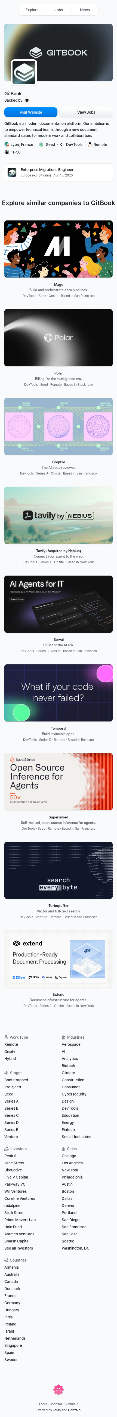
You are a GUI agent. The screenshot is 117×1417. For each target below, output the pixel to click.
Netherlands (15, 1338)
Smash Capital (16, 1241)
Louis (57, 1410)
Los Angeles (72, 1163)
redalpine (12, 1205)
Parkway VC (15, 1184)
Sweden (11, 1359)
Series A (11, 1101)
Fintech (68, 1129)
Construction (73, 1080)
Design (68, 1101)
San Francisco (74, 1227)
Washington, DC (76, 1248)
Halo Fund (13, 1227)
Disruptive (13, 1170)
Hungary (11, 1310)
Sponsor (56, 1404)
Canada (11, 1281)
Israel (9, 1331)
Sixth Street (14, 1212)
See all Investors (18, 1248)
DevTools (70, 1108)
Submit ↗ (71, 1404)
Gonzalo (74, 1410)
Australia (12, 1274)
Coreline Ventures (19, 1198)
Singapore (13, 1345)
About (42, 1404)
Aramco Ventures (19, 1234)
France (10, 1296)
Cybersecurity (74, 1094)
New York (70, 1170)
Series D (11, 1122)
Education (70, 1115)
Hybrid (10, 1058)
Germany (12, 1303)
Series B (11, 1108)
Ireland (10, 1324)
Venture (11, 1137)
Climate (68, 1073)
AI (63, 1051)
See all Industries (76, 1137)
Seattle (68, 1241)
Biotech (68, 1066)
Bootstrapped (16, 1080)
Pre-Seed (12, 1087)
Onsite (10, 1051)
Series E (11, 1129)
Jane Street (14, 1163)
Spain (9, 1352)
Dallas (67, 1198)
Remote (11, 1044)
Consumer (71, 1087)
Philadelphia (72, 1177)
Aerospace (71, 1044)
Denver (68, 1205)
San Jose (70, 1234)
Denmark (12, 1288)
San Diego (70, 1220)
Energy (68, 1122)
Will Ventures (15, 1191)
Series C (11, 1115)
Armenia (11, 1267)
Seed (8, 1094)
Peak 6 (10, 1156)
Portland (69, 1212)
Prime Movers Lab (20, 1220)
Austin (67, 1184)
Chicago (69, 1156)
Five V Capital (16, 1177)
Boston (68, 1191)
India (8, 1317)
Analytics (70, 1058)
